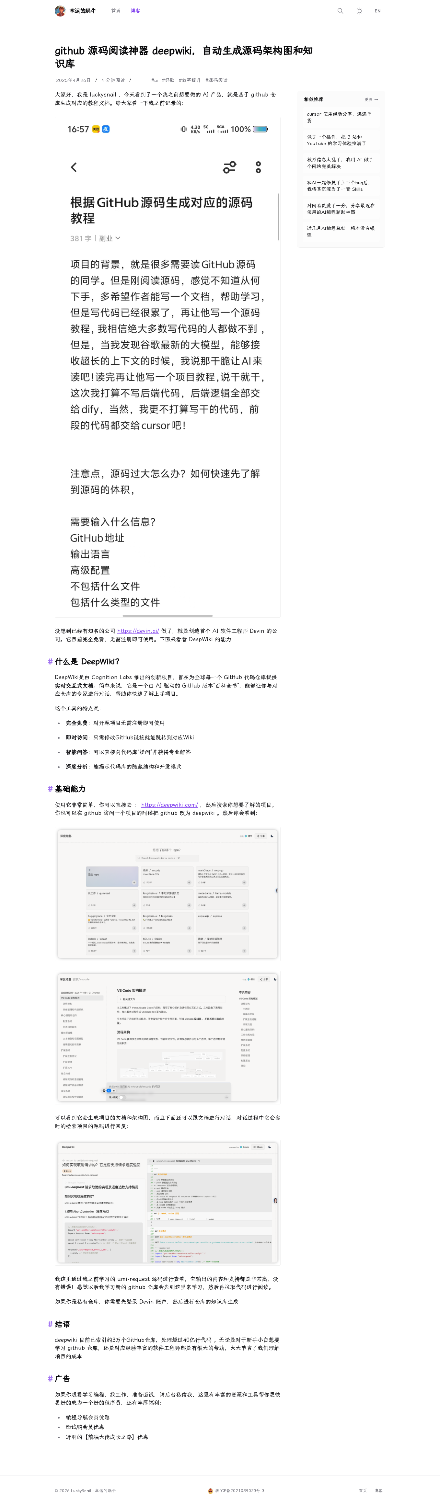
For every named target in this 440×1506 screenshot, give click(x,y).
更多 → (371, 99)
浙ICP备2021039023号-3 (239, 1490)
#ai (154, 80)
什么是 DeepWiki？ (89, 661)
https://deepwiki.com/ (169, 805)
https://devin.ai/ (138, 631)
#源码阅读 (216, 80)
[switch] (359, 11)
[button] (168, 367)
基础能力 (70, 788)
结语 (62, 1324)
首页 (116, 11)
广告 (62, 1378)
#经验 (168, 80)
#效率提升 (190, 80)
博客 (135, 11)
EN (377, 10)
